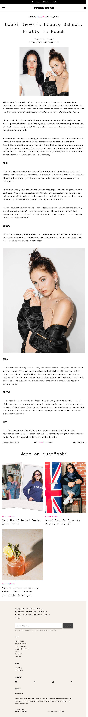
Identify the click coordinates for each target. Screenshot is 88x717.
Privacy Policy (19, 709)
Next (78, 442)
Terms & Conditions (21, 711)
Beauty (41, 17)
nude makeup (29, 138)
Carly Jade (26, 120)
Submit (68, 626)
